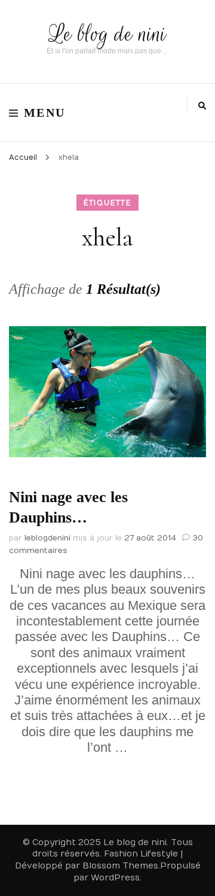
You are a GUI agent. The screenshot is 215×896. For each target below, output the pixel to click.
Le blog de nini (108, 34)
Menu (45, 112)
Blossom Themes (120, 866)
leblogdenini (47, 538)
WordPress (115, 878)
